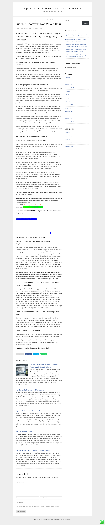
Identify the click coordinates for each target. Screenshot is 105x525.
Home (17, 20)
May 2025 (67, 98)
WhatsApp (43, 354)
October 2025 (68, 84)
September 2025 (69, 88)
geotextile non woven (26, 20)
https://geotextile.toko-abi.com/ (34, 205)
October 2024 (68, 118)
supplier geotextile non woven (73, 142)
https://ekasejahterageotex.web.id (26, 219)
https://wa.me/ (27, 207)
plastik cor (67, 139)
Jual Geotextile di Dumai (24, 432)
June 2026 (68, 81)
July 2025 (67, 91)
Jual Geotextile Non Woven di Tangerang (30, 390)
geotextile (67, 132)
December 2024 (69, 111)
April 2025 (67, 101)
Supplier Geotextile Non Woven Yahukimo (30, 411)
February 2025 (69, 105)
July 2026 (67, 77)
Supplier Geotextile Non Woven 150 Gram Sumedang (34, 450)
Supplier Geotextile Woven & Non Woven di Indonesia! (52, 8)
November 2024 (69, 115)
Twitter (36, 354)
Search (67, 20)
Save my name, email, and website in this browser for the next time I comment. (38, 506)
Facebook (29, 354)
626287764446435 (37, 207)
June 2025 (68, 94)
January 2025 (68, 108)
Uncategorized (69, 146)
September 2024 (69, 122)
